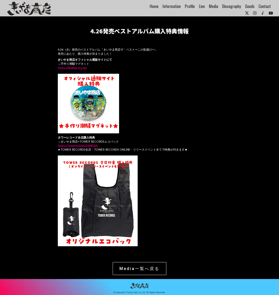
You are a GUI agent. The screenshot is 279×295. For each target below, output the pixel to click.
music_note (263, 13)
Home (154, 6)
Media (213, 6)
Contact (265, 6)
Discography (231, 6)
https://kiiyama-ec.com (72, 67)
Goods (249, 6)
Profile (190, 6)
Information (172, 6)
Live (202, 6)
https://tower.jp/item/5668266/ (78, 145)
